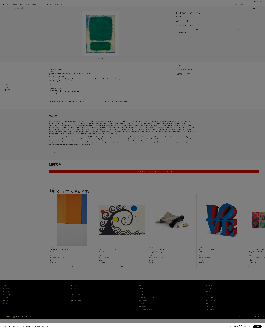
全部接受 (257, 326)
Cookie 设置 (235, 326)
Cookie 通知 (53, 326)
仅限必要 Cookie (246, 326)
